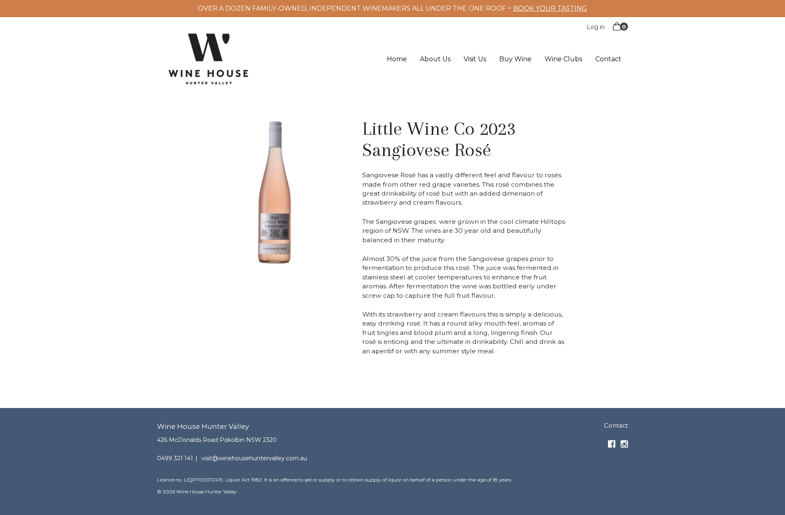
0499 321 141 (175, 458)
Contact (608, 59)
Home (397, 59)
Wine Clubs (563, 59)
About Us (435, 59)
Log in (596, 27)
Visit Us (475, 59)
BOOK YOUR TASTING (550, 8)
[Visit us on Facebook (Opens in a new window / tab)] (611, 445)
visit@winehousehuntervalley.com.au (254, 458)
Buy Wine (515, 59)
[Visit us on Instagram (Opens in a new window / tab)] (624, 445)
